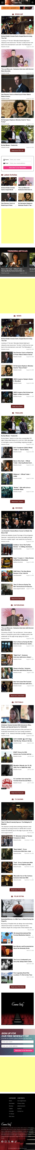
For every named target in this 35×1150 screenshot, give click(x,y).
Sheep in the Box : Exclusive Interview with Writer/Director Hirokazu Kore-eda (22, 670)
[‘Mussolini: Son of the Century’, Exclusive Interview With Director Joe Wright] (7, 880)
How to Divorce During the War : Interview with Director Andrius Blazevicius (23, 644)
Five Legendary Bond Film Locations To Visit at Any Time (22, 974)
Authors (19, 1108)
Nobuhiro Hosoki (5, 46)
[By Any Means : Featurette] (17, 134)
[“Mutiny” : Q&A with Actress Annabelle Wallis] (7, 492)
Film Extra (4, 916)
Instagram (6, 1142)
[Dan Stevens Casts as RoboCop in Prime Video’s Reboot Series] (17, 83)
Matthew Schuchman (18, 562)
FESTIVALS (19, 702)
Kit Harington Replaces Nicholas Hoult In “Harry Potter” (15, 121)
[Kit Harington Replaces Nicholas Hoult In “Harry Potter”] (17, 109)
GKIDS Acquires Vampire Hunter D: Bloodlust (23, 380)
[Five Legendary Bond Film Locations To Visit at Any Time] (7, 977)
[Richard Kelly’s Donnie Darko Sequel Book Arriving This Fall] (17, 25)
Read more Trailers (17, 501)
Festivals (4, 722)
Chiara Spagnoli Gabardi (19, 588)
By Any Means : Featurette (9, 145)
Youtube (12, 1142)
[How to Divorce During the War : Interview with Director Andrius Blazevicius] (7, 646)
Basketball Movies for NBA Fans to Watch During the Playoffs (17, 920)
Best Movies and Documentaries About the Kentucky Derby (23, 947)
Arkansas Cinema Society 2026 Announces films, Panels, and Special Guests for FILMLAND (16, 726)
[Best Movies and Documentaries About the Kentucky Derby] (7, 951)
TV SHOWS (19, 799)
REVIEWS (18, 508)
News (3, 33)
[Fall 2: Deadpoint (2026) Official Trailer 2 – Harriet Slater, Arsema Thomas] (7, 452)
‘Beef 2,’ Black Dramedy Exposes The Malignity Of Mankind (16, 823)
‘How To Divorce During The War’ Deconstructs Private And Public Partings (23, 586)
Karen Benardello (17, 549)
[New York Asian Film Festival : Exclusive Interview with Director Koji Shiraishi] (7, 686)
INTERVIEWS (19, 605)
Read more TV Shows (17, 890)
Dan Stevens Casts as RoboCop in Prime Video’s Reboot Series (16, 95)
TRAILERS (19, 413)
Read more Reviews (17, 599)
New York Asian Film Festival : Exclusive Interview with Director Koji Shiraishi (23, 683)
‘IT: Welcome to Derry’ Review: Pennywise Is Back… (22, 837)
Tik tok (16, 1142)
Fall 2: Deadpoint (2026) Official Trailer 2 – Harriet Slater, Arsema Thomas (22, 449)
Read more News (17, 406)
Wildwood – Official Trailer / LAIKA (21, 475)
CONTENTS (21, 1098)
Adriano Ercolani (17, 840)
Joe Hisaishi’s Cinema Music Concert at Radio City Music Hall (16, 532)
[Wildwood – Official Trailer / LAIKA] (7, 479)
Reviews (3, 581)
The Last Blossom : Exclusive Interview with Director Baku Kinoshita (17, 70)
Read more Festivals (17, 793)
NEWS (19, 315)
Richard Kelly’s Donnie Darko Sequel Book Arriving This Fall (16, 37)
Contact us (20, 1111)
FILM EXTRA (19, 896)
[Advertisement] (17, 225)
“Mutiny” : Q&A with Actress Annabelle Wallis (22, 488)
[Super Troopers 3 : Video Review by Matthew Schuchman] (7, 562)
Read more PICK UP (17, 150)
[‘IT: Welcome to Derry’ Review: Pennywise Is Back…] (7, 840)
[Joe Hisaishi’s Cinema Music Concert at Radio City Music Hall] (17, 520)
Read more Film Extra (17, 987)
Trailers (11, 1108)
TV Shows (4, 819)
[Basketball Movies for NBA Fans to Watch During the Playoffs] (17, 908)
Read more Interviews (17, 696)
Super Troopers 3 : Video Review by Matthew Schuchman (23, 559)
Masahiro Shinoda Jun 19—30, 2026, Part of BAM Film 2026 (22, 766)
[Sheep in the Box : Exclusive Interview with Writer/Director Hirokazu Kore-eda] (7, 673)
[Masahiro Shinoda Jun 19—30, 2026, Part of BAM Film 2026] (7, 770)
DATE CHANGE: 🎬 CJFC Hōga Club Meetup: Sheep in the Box (22, 740)
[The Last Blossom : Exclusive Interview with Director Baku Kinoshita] (17, 58)
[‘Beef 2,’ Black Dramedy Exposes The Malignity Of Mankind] (17, 811)
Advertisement (21, 1106)
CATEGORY (12, 1098)
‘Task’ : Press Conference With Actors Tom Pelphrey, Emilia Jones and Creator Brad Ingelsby (23, 864)
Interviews (4, 66)
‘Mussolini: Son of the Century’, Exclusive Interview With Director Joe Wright (23, 878)
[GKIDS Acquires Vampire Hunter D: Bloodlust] (7, 384)
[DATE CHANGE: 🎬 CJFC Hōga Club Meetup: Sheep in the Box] (7, 743)
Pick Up (3, 142)
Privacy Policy (21, 1103)
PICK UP (19, 14)
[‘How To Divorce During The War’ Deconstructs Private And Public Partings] (7, 589)
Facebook (2, 1142)
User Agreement (21, 1101)
